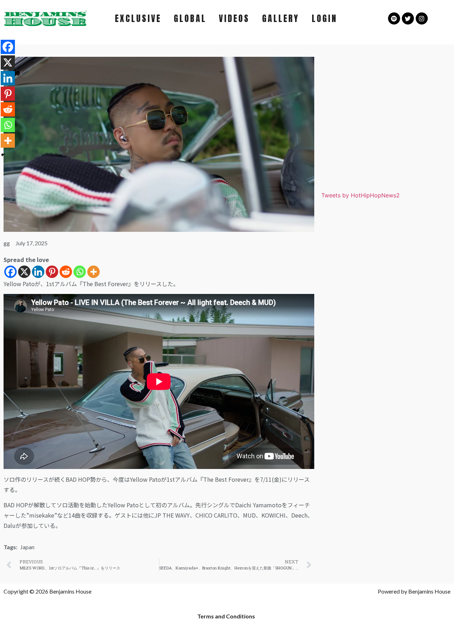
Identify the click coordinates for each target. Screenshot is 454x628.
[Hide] (3, 155)
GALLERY (280, 18)
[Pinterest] (52, 272)
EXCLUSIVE (138, 18)
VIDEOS (234, 18)
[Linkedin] (38, 272)
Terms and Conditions (226, 616)
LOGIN (324, 18)
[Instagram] (422, 18)
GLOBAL (190, 18)
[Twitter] (408, 18)
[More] (93, 272)
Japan (27, 547)
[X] (24, 272)
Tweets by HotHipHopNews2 (360, 195)
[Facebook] (10, 272)
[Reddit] (66, 272)
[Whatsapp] (79, 272)
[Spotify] (394, 18)
